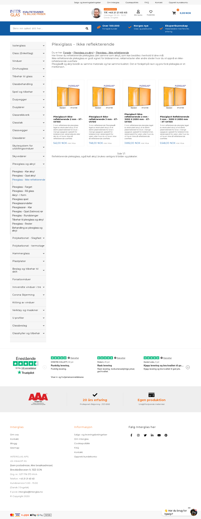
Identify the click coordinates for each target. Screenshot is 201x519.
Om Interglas (113, 2)
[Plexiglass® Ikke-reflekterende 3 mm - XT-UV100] (103, 97)
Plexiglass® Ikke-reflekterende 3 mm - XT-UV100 (103, 119)
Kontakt (159, 2)
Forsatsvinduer (21, 279)
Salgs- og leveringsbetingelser (87, 2)
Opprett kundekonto (178, 2)
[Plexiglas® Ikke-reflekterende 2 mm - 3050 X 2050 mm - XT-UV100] (139, 96)
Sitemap (14, 447)
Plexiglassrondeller (22, 203)
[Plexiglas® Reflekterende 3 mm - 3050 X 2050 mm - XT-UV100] (174, 97)
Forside (67, 52)
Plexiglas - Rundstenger (25, 215)
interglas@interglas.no (30, 491)
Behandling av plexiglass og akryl (27, 229)
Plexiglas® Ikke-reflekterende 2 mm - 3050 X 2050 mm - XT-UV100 (137, 118)
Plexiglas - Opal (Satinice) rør (27, 211)
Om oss (14, 434)
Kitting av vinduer (23, 302)
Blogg (13, 443)
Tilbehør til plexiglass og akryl (27, 219)
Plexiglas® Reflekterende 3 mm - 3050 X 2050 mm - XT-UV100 (174, 119)
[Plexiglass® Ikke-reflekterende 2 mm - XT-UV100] (68, 97)
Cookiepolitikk (131, 2)
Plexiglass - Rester (22, 223)
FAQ (147, 2)
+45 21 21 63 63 (26, 478)
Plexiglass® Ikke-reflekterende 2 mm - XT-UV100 (67, 119)
